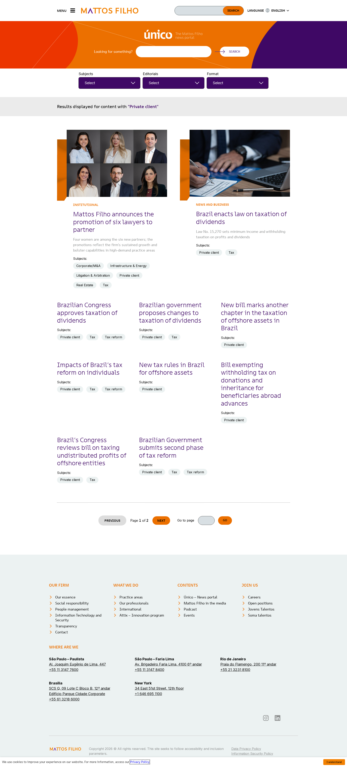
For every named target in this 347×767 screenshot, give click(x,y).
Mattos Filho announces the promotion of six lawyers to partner (113, 222)
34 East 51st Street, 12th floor (159, 688)
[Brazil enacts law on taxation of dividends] (240, 163)
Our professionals (134, 603)
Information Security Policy (252, 754)
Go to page (185, 520)
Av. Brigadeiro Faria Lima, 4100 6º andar (168, 664)
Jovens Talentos (261, 609)
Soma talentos (259, 615)
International (130, 609)
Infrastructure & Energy (128, 266)
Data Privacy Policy (246, 749)
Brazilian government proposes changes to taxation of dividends (170, 312)
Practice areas (131, 597)
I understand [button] (334, 762)
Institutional (85, 205)
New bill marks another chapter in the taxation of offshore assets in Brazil (254, 316)
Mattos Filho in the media (205, 603)
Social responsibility (72, 603)
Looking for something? (113, 51)
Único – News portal (200, 597)
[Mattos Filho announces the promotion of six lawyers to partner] (117, 163)
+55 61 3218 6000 (64, 699)
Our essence (65, 597)
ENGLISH (278, 10)
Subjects (86, 74)
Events (189, 615)
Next (161, 520)
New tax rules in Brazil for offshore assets (171, 368)
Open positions (260, 603)
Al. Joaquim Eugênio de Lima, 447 (77, 664)
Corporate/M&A (88, 266)
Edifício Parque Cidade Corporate (77, 694)
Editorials (150, 74)
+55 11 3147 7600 (63, 670)
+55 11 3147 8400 (149, 670)
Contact (61, 632)
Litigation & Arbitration (93, 275)
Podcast (190, 609)
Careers (254, 597)
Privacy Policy (139, 762)
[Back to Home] (109, 10)
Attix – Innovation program (141, 615)
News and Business (212, 204)
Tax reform (113, 337)
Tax (105, 285)
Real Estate (84, 285)
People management (72, 609)
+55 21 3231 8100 (235, 670)
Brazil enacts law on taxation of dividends (241, 218)
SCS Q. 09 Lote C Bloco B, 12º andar (79, 688)
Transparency (66, 626)
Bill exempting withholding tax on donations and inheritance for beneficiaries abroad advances (251, 384)
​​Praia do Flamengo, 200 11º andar (248, 664)
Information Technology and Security (78, 617)
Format (212, 74)
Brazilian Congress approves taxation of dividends (87, 312)
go (225, 520)
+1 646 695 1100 (148, 694)
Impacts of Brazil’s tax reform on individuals (89, 368)
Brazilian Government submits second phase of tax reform (171, 447)
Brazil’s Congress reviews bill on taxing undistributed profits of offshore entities (91, 451)
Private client (129, 275)
